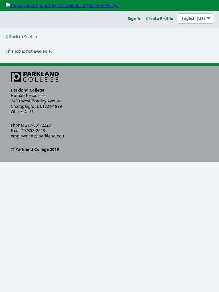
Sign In (134, 18)
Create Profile (159, 18)
